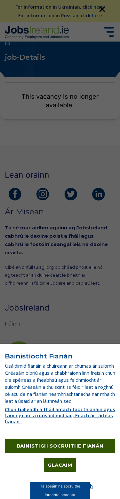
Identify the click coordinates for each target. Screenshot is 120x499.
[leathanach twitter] (70, 194)
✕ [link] (102, 9)
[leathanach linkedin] (98, 194)
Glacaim (60, 465)
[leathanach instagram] (42, 194)
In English (82, 486)
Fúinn (12, 324)
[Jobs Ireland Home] (37, 32)
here (98, 7)
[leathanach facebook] (15, 194)
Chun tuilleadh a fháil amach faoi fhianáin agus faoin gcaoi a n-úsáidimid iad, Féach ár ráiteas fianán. (60, 415)
